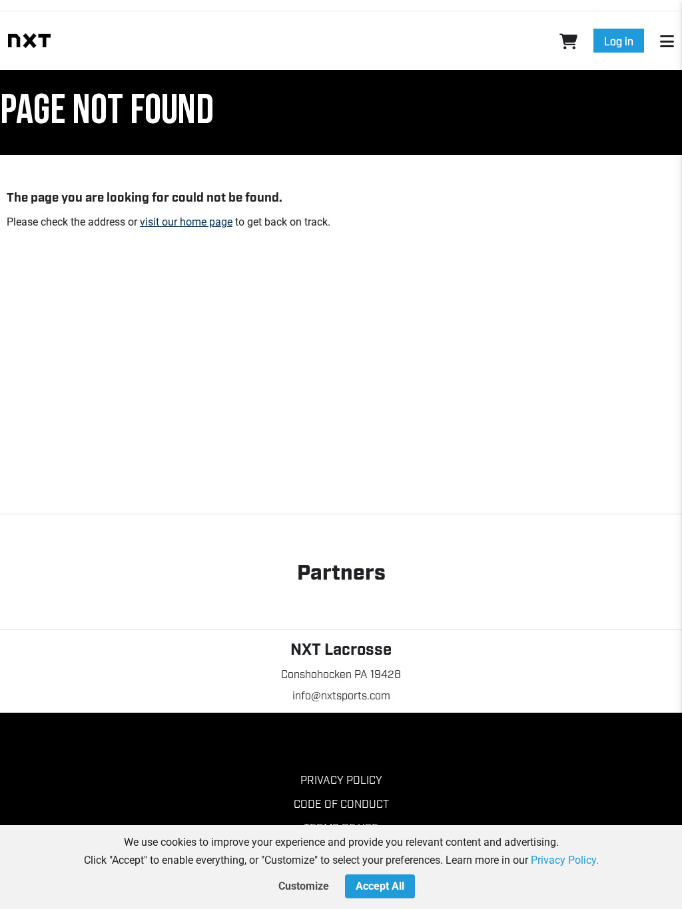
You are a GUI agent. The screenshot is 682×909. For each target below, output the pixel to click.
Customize (303, 886)
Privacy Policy (341, 779)
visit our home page (186, 222)
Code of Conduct (341, 803)
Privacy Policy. (565, 860)
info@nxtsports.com (341, 694)
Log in (618, 40)
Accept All (380, 886)
